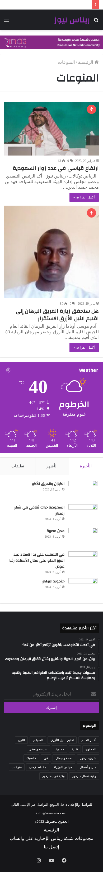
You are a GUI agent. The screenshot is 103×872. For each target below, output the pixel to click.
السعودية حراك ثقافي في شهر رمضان (39, 510)
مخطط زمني (37, 767)
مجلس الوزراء (63, 767)
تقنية (75, 749)
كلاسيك (31, 758)
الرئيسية (86, 62)
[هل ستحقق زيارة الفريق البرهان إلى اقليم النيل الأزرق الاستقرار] (51, 252)
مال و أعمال (88, 767)
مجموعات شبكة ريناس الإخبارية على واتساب (51, 838)
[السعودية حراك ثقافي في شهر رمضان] (82, 514)
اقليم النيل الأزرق (62, 740)
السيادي (37, 740)
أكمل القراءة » (84, 197)
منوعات (17, 767)
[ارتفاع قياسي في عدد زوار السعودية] (51, 129)
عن (46, 758)
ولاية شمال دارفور (84, 776)
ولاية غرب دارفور (53, 776)
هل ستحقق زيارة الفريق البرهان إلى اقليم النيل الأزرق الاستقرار (57, 314)
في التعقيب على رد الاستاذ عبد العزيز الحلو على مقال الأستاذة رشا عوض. (37, 560)
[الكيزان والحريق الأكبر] (82, 491)
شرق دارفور (88, 758)
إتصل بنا (51, 846)
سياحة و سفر (38, 749)
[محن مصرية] (82, 538)
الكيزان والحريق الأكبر (48, 483)
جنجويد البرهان (53, 581)
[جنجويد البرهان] (82, 588)
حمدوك (59, 749)
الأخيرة (86, 466)
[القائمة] (6, 22)
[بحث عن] (96, 22)
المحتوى (90, 749)
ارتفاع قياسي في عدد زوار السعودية (54, 168)
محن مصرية (56, 531)
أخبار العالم (88, 740)
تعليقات (17, 466)
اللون (21, 740)
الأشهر (52, 466)
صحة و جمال (63, 758)
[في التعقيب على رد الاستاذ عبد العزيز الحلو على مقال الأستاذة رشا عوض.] (82, 561)
